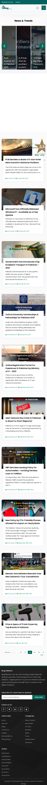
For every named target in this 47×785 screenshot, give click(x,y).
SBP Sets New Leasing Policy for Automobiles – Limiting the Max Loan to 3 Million (21, 470)
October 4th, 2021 (23, 284)
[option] (9, 48)
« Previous (7, 652)
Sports (27, 733)
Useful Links (6, 716)
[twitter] (9, 709)
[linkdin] (15, 709)
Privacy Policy (6, 739)
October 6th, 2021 (22, 178)
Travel (27, 736)
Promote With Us (7, 736)
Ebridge (23, 784)
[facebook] (4, 709)
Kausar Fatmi (6, 759)
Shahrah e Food (7, 2)
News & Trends (30, 720)
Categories (29, 716)
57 (25, 652)
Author (4, 749)
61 (43, 652)
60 (39, 652)
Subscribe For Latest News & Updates (16, 692)
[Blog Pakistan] (7, 8)
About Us (5, 723)
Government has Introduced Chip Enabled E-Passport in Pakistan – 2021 (22, 264)
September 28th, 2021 (26, 490)
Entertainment (29, 739)
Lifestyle (4, 733)
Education (28, 742)
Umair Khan (6, 775)
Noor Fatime (6, 769)
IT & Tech (28, 727)
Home (4, 720)
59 (34, 652)
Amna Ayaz (10, 231)
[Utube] (26, 709)
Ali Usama (5, 772)
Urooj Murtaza (11, 335)
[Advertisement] (23, 90)
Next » (42, 655)
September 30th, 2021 (26, 387)
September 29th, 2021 (26, 437)
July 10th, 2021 (22, 643)
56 (21, 652)
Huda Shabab (6, 763)
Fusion (18, 2)
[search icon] (44, 8)
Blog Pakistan (7, 671)
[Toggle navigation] (37, 6)
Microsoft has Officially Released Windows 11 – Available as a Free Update (22, 212)
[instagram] (21, 709)
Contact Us (5, 730)
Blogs (3, 727)
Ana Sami (9, 178)
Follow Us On (7, 705)
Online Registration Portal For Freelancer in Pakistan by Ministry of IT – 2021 (22, 368)
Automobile (29, 723)
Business (28, 730)
